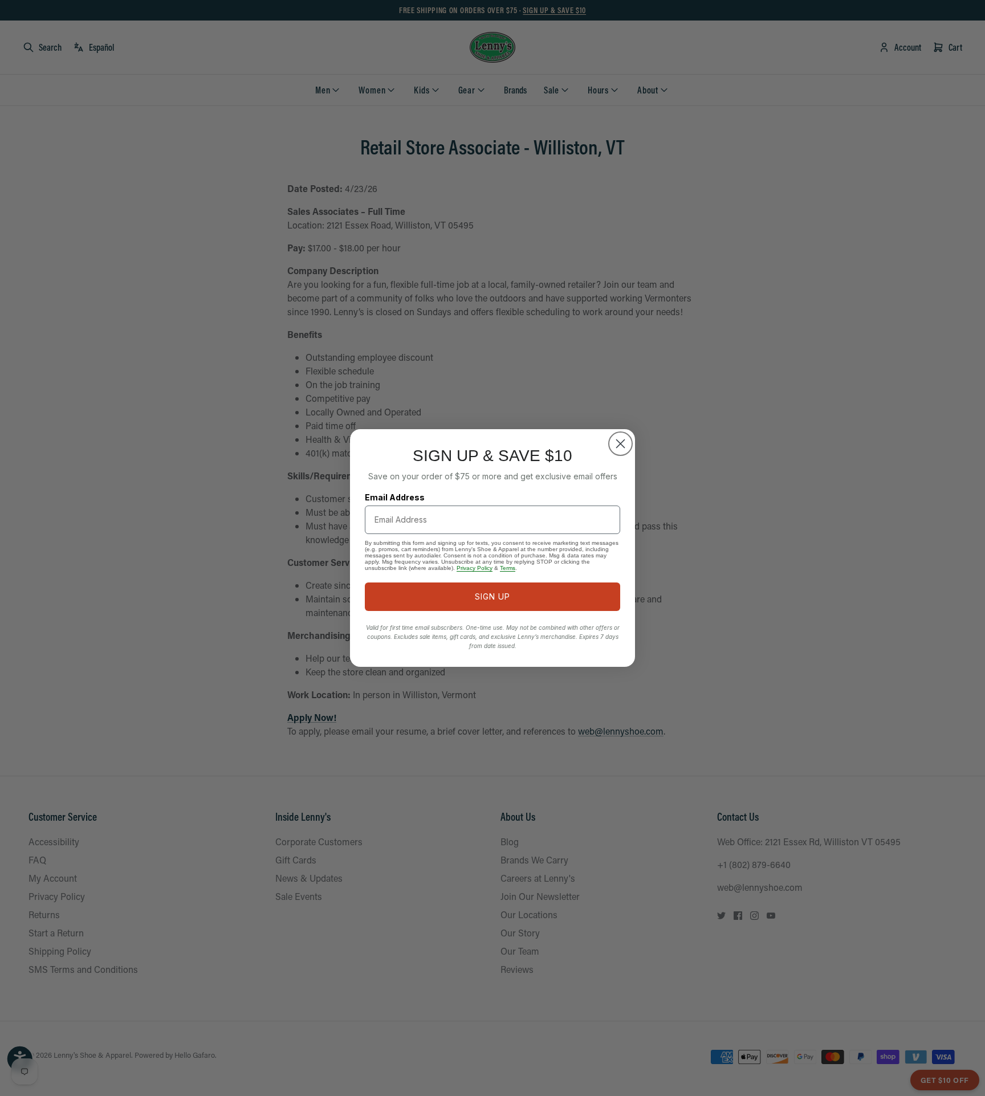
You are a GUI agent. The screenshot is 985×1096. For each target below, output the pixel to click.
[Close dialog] (620, 444)
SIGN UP (492, 596)
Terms (507, 568)
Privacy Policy (474, 568)
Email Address (395, 497)
